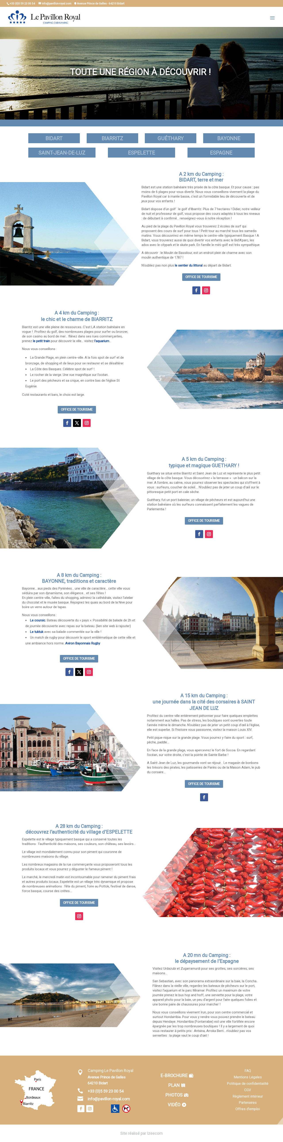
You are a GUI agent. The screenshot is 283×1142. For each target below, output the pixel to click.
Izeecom (155, 1133)
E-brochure (174, 1075)
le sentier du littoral (189, 265)
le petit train (41, 341)
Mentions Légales (248, 1077)
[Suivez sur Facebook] (196, 290)
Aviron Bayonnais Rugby (82, 643)
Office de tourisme (201, 277)
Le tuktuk (36, 632)
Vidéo (174, 1104)
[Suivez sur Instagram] (206, 290)
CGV (247, 1090)
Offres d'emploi (247, 1109)
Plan (174, 1085)
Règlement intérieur (248, 1096)
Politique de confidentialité (247, 1083)
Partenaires (248, 1102)
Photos (174, 1095)
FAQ (248, 1071)
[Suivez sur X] (77, 423)
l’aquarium (101, 341)
